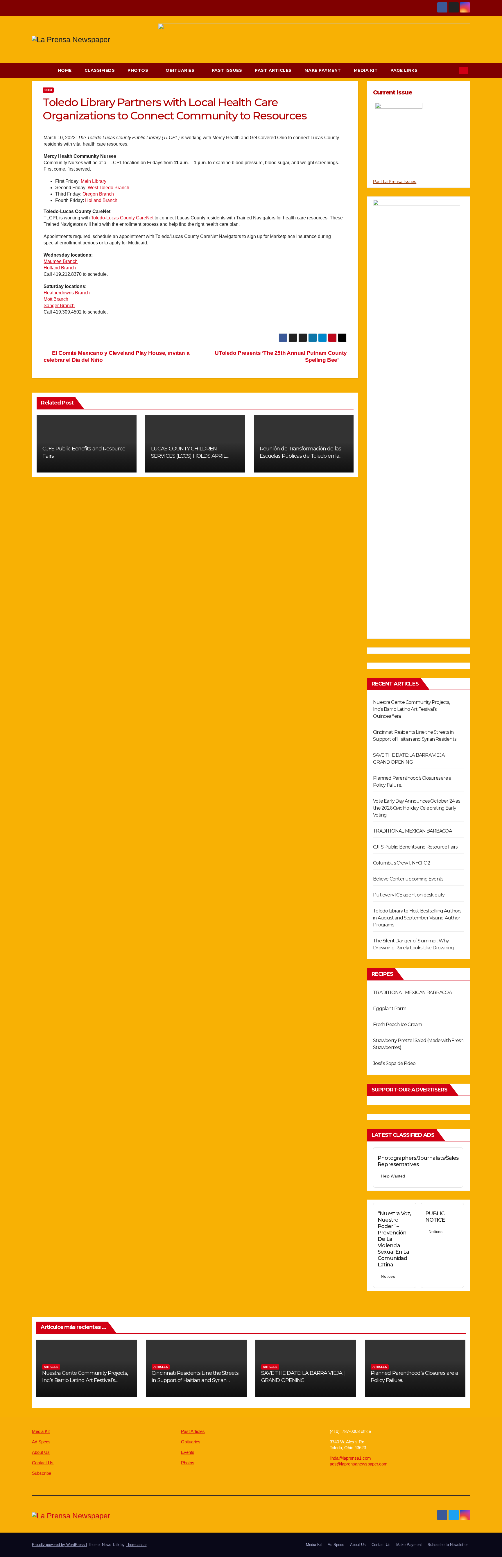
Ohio (48, 90)
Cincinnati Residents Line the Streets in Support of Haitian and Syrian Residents (195, 1380)
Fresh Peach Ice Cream (397, 1024)
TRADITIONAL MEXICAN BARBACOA (412, 831)
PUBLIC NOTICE (435, 1216)
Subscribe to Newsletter (448, 1544)
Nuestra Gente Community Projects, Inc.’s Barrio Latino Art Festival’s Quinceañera (411, 709)
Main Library (93, 181)
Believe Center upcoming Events (408, 879)
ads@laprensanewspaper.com (359, 1463)
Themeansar (136, 1544)
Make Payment (322, 70)
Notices (388, 1276)
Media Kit (366, 70)
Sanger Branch (59, 305)
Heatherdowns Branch (67, 292)
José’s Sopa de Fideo (394, 1063)
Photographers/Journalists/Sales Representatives (418, 1161)
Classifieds (100, 70)
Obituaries (181, 70)
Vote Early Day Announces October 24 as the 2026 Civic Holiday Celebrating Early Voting (416, 808)
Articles (51, 1366)
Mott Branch (56, 299)
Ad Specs (41, 1441)
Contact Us (42, 1462)
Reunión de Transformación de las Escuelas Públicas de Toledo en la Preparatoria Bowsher (300, 455)
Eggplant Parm (389, 1008)
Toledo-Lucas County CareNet (122, 217)
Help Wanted (393, 1176)
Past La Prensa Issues (394, 181)
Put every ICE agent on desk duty (408, 895)
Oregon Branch (98, 194)
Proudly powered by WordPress (59, 1544)
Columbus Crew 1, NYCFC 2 (401, 863)
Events (187, 1452)
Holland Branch (101, 200)
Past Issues (227, 70)
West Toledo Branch (108, 187)
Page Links (404, 70)
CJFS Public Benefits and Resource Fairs (415, 847)
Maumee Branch (61, 261)
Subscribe (41, 1473)
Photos (139, 70)
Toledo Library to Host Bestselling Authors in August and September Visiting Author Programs (417, 918)
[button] (452, 70)
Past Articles (273, 70)
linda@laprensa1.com (350, 1458)
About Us (41, 1452)
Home (65, 70)
